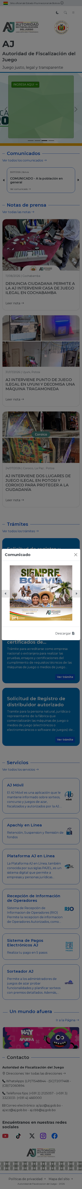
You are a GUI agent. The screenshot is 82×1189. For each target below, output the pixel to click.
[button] (5, 594)
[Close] (76, 555)
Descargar (63, 633)
